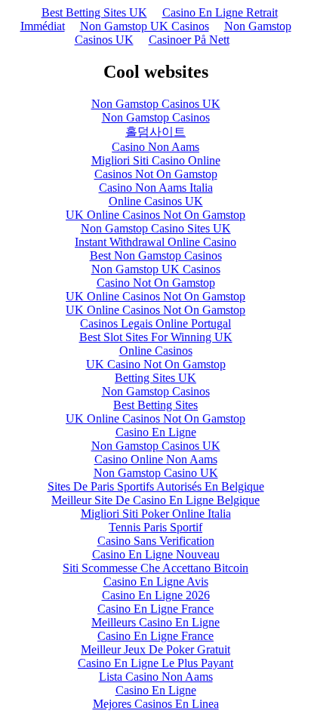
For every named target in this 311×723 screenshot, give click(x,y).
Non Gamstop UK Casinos (144, 26)
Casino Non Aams (155, 146)
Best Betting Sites (155, 404)
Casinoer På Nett (189, 39)
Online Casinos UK (156, 201)
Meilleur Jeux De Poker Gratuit (155, 649)
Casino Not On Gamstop (156, 282)
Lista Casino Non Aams (156, 676)
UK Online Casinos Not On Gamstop (155, 214)
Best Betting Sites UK (94, 12)
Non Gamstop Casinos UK (155, 103)
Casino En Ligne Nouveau (156, 554)
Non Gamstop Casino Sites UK (156, 228)
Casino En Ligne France (155, 608)
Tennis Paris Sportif (155, 527)
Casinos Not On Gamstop (155, 174)
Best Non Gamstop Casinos (156, 255)
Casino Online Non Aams (155, 459)
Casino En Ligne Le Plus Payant (155, 663)
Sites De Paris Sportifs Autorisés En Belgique (156, 486)
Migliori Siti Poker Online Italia (156, 513)
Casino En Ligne (155, 432)
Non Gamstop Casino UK (156, 472)
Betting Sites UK (155, 377)
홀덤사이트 (155, 131)
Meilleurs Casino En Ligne (155, 622)
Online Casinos (155, 350)
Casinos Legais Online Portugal (155, 323)
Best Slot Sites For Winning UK (155, 337)
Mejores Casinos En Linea (156, 703)
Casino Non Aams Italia (156, 187)
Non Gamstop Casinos (156, 117)
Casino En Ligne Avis (155, 581)
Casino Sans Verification (155, 540)
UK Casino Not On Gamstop (156, 364)
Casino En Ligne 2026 (156, 595)
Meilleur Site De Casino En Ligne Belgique (155, 500)
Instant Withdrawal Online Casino (155, 241)
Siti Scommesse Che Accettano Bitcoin (155, 567)
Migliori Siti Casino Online (155, 160)
